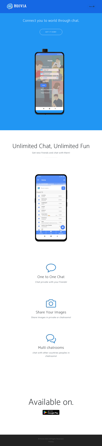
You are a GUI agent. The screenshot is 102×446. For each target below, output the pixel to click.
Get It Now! (51, 32)
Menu (91, 6)
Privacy (51, 442)
